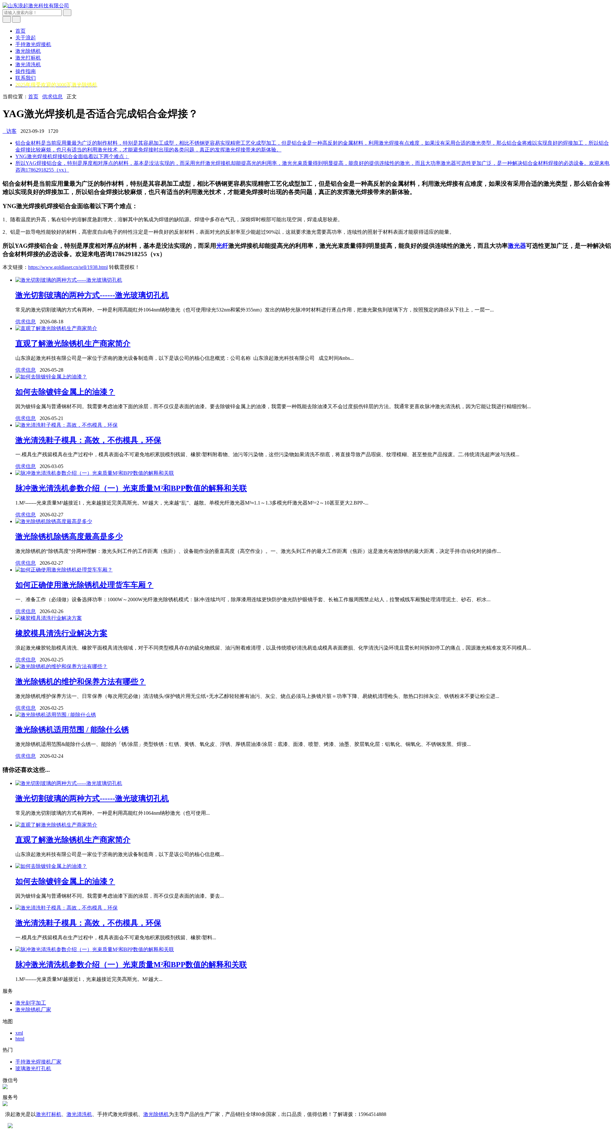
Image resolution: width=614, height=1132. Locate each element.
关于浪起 (25, 37)
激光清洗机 (28, 64)
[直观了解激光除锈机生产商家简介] (56, 328)
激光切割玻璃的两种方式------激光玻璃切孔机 (92, 295)
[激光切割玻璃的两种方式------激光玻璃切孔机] (68, 280)
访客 (10, 131)
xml (19, 1033)
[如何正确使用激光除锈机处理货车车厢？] (64, 569)
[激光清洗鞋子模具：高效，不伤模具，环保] (66, 425)
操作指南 (25, 71)
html (19, 1038)
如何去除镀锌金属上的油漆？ (65, 392)
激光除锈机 (28, 51)
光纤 (222, 245)
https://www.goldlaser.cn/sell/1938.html (68, 267)
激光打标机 (28, 58)
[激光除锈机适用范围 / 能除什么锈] (55, 714)
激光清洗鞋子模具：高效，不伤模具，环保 (88, 440)
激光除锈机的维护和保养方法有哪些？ (80, 681)
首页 (20, 31)
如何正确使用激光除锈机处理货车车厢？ (84, 585)
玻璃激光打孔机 (33, 1068)
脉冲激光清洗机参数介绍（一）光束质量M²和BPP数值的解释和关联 (131, 488)
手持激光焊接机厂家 (38, 1061)
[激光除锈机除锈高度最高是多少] (53, 521)
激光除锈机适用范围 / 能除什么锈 (72, 729)
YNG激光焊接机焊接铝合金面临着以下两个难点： (72, 156)
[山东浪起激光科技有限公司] (36, 5)
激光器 (517, 245)
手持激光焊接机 (33, 44)
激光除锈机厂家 (33, 1009)
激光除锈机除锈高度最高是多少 (69, 536)
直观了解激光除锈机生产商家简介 (72, 343)
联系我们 (25, 78)
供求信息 (52, 96)
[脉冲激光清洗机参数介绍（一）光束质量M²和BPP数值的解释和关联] (94, 473)
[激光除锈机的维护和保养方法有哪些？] (61, 666)
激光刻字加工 (30, 1003)
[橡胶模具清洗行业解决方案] (48, 618)
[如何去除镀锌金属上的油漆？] (51, 376)
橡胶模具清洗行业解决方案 (61, 633)
